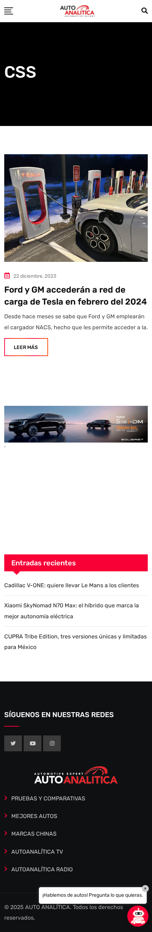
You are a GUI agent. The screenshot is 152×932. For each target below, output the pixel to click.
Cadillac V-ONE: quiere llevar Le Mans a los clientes (71, 585)
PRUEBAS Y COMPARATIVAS (48, 798)
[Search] (144, 11)
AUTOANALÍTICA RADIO (42, 869)
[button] (137, 916)
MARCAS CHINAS (34, 833)
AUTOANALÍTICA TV (37, 851)
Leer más (26, 347)
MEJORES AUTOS (34, 816)
